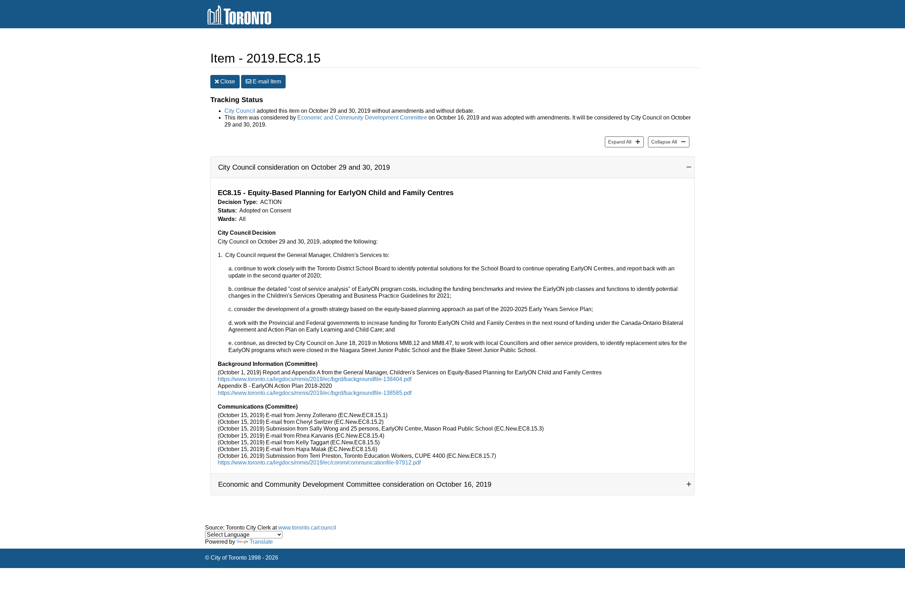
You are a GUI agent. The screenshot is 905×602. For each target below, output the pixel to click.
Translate (261, 542)
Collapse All (662, 142)
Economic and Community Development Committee (362, 118)
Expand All (618, 142)
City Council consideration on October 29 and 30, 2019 (304, 167)
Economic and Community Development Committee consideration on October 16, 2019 (354, 484)
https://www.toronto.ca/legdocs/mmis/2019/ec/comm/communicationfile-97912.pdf (319, 463)
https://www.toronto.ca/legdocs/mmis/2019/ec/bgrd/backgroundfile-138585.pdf (314, 393)
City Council (239, 111)
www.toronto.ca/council (307, 528)
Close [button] (227, 81)
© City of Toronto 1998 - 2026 (241, 558)
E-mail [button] (266, 81)
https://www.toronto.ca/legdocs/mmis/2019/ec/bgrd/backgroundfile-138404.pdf (314, 379)
